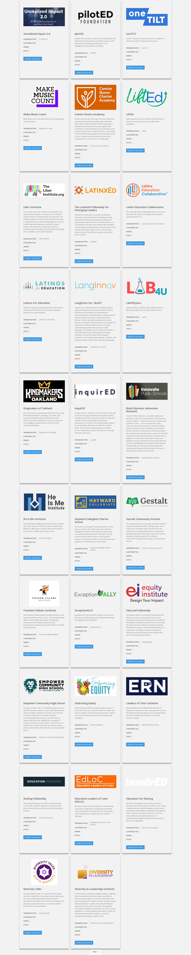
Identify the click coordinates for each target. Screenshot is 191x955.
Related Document (33, 58)
